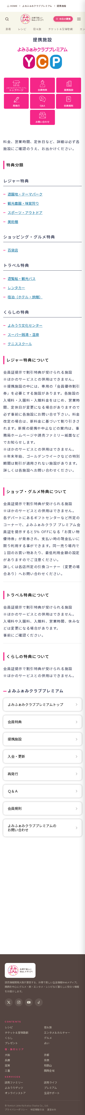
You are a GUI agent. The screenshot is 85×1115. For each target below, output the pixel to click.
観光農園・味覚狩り (23, 203)
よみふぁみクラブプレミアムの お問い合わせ (32, 827)
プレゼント (11, 1043)
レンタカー (16, 287)
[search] (7, 19)
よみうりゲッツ (14, 1087)
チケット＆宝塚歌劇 (60, 29)
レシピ (22, 29)
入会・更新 (16, 756)
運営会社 (51, 1109)
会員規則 (15, 808)
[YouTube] (29, 1002)
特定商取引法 (37, 1109)
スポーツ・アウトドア (25, 212)
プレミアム (50, 1087)
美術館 (13, 221)
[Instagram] (19, 1002)
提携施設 (15, 739)
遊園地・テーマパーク (25, 194)
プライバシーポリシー (16, 1109)
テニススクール (20, 343)
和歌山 (48, 1065)
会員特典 (15, 721)
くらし (9, 1038)
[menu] (79, 19)
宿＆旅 (37, 29)
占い (46, 1043)
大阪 (7, 1055)
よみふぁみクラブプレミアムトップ (35, 704)
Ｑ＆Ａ (13, 791)
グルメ (48, 1038)
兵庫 (7, 1060)
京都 (46, 1055)
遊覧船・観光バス (22, 278)
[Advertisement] (42, 896)
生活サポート (52, 1093)
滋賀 (7, 1065)
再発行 (13, 773)
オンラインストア (15, 1093)
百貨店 (13, 250)
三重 (7, 1070)
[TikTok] (39, 1002)
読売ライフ (50, 1082)
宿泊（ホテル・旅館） (25, 296)
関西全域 (49, 1070)
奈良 (46, 1060)
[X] (9, 1002)
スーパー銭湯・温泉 (23, 334)
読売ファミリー (14, 1082)
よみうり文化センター (25, 325)
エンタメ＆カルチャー (57, 1032)
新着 (8, 29)
